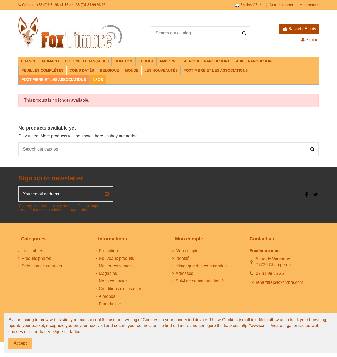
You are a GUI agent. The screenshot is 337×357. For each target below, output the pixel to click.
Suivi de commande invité (200, 281)
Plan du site (110, 304)
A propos (107, 296)
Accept (20, 343)
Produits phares (36, 258)
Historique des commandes (201, 266)
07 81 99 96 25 (270, 273)
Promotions (109, 251)
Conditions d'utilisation (120, 288)
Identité (182, 258)
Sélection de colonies (42, 266)
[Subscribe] (106, 194)
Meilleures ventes (115, 266)
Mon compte (309, 5)
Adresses (184, 273)
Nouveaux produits (116, 258)
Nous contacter (282, 5)
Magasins (108, 273)
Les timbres (32, 251)
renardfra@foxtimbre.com (279, 282)
